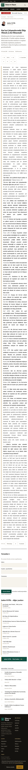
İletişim (17, 746)
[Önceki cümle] (3, 61)
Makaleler (4, 741)
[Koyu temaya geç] (25, 5)
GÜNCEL (12, 9)
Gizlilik (17, 749)
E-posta (6, 568)
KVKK (16, 751)
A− (4, 57)
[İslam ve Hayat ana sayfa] (11, 5)
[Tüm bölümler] (25, 9)
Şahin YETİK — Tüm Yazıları (14, 659)
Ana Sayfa (5, 9)
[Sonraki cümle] (11, 61)
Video (2, 749)
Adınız (2, 562)
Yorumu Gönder (6, 591)
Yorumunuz (4, 576)
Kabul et (20, 767)
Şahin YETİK (11, 23)
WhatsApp (9, 543)
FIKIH (16, 730)
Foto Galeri (4, 746)
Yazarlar (3, 744)
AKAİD (17, 728)
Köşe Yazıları (10, 16)
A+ (13, 57)
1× (14, 61)
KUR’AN (19, 9)
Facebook (21, 543)
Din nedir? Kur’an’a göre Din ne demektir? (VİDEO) (17, 13)
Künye (11, 1)
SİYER (16, 725)
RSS (15, 1)
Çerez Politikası (19, 763)
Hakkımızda (18, 741)
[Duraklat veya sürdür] (7, 61)
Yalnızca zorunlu (10, 767)
